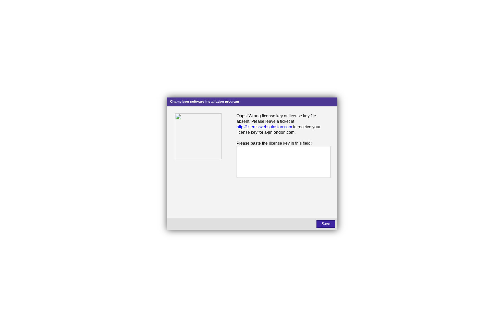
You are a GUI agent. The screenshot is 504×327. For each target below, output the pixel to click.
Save (326, 224)
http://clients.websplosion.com (264, 127)
